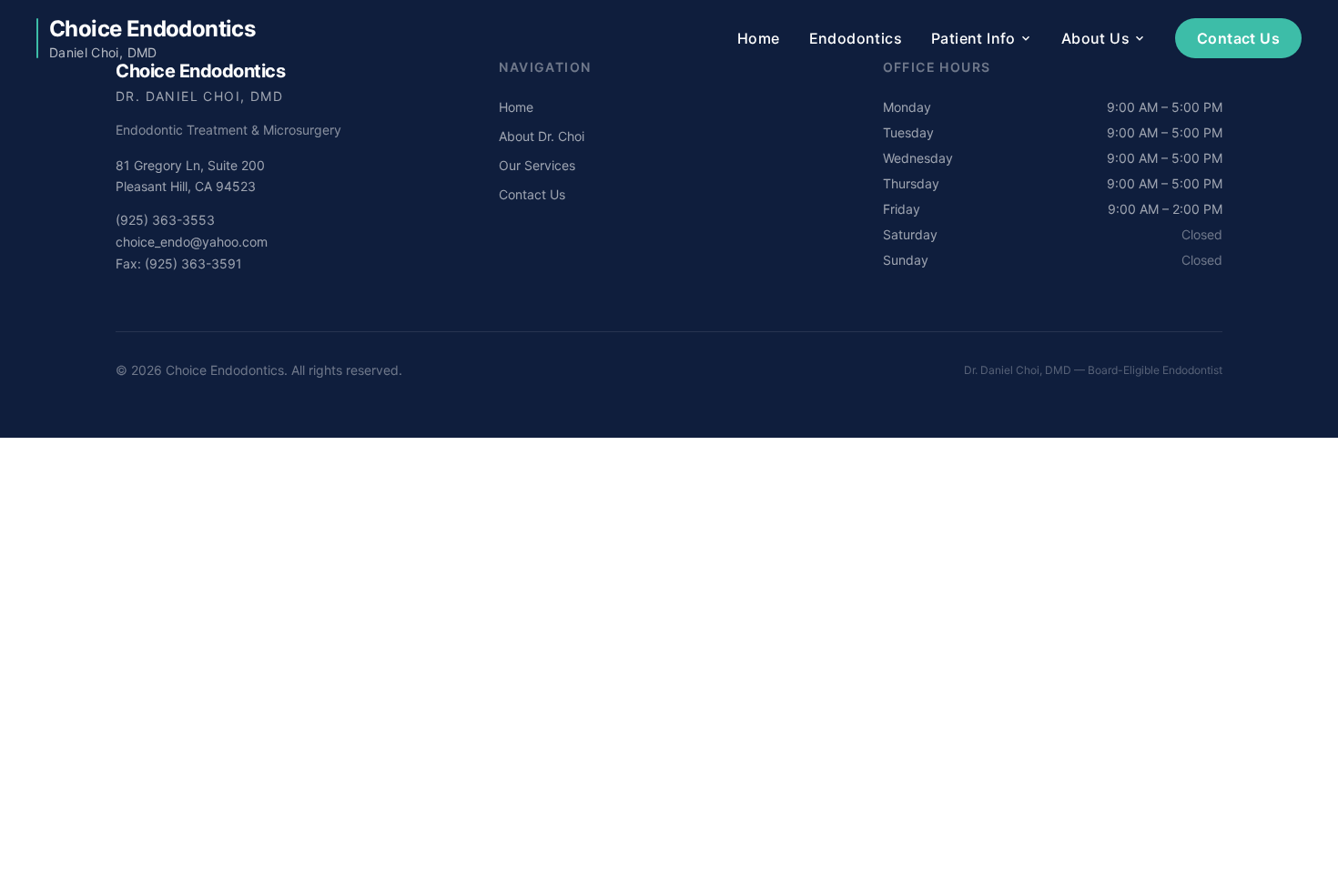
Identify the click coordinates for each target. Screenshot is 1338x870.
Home (758, 38)
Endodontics (855, 38)
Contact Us (1238, 38)
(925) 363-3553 (165, 220)
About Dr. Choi (541, 136)
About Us (1095, 38)
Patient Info (973, 38)
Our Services (537, 165)
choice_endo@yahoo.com (192, 241)
